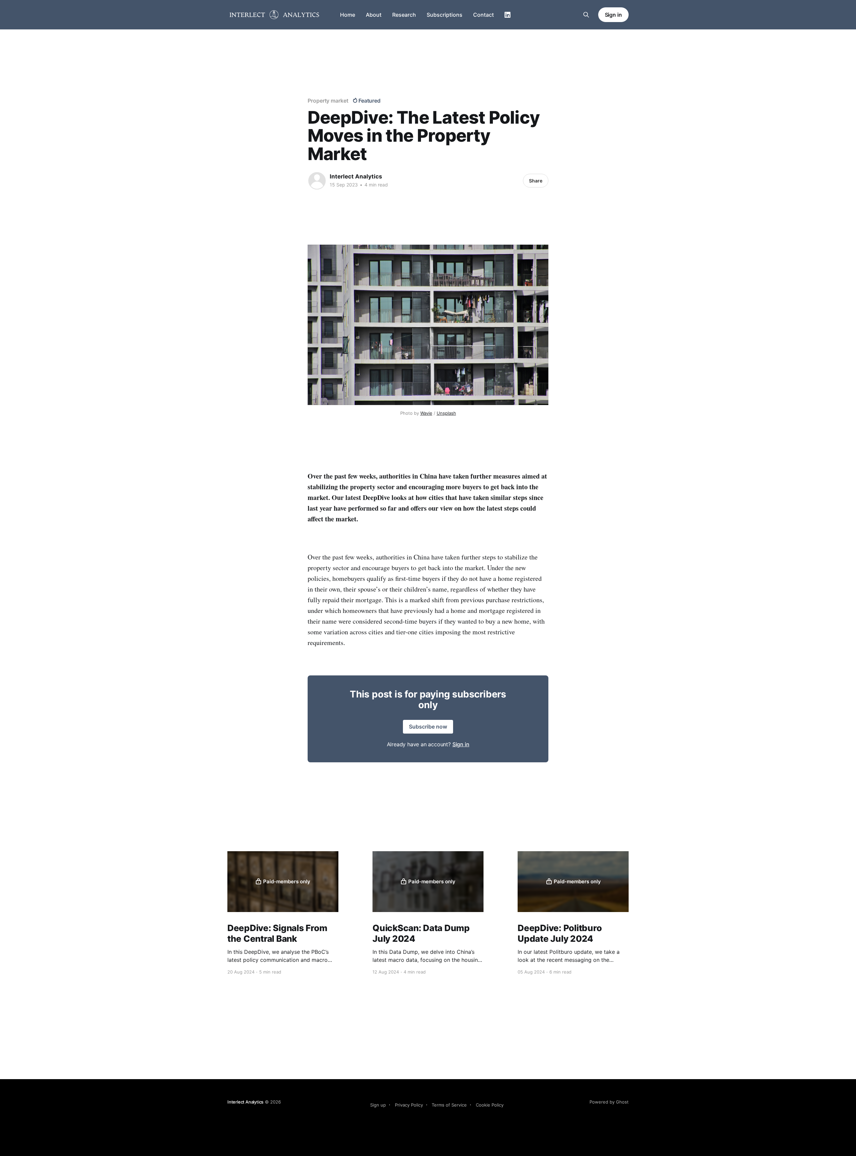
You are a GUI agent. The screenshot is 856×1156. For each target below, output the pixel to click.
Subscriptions (444, 14)
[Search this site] (586, 14)
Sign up (378, 1105)
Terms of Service (449, 1105)
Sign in (613, 14)
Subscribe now (428, 726)
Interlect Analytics (356, 176)
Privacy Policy (409, 1105)
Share (535, 180)
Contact (483, 14)
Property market (328, 100)
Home (347, 14)
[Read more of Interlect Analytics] (317, 180)
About (374, 14)
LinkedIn (508, 15)
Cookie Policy (490, 1105)
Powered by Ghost (609, 1102)
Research (404, 14)
